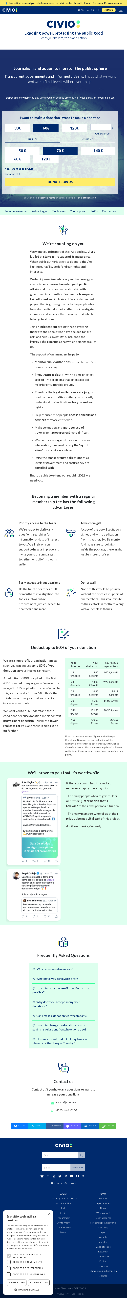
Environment (63, 1246)
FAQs (94, 211)
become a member (48, 197)
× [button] (49, 1214)
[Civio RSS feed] (83, 1200)
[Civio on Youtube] (72, 1200)
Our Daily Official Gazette (63, 1222)
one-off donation (87, 197)
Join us (108, 10)
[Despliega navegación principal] (121, 10)
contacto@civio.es (65, 1206)
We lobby (103, 1251)
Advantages (39, 211)
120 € (46, 159)
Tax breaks (59, 211)
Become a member (16, 211)
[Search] (81, 1179)
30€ (17, 128)
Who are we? (103, 1236)
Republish (103, 1275)
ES (92, 10)
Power (63, 1256)
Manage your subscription (103, 1294)
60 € (17, 159)
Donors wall (103, 1289)
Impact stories (103, 1227)
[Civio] (9, 10)
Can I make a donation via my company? (61, 1039)
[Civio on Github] (77, 1200)
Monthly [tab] (88, 139)
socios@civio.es (66, 1126)
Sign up (85, 10)
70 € (60, 150)
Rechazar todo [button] (39, 1282)
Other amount (102, 133)
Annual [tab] (32, 139)
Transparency (63, 1251)
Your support (78, 211)
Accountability (63, 1227)
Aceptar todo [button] (16, 1282)
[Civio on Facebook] (48, 1200)
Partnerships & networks (103, 1246)
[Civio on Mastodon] (60, 1200)
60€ (46, 128)
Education (103, 1265)
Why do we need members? (55, 993)
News (103, 1231)
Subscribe (77, 1191)
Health (63, 1231)
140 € (98, 150)
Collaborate (103, 1280)
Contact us (109, 211)
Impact (103, 1256)
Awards (103, 1260)
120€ (74, 128)
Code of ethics (103, 1270)
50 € (22, 150)
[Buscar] (97, 10)
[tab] (32, 139)
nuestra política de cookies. (20, 1248)
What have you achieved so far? (57, 1002)
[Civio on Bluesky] (42, 1200)
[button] (28, 1289)
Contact (103, 1285)
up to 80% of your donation (80, 97)
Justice (63, 1236)
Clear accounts (103, 1241)
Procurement (63, 1241)
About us (103, 1222)
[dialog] (28, 1252)
